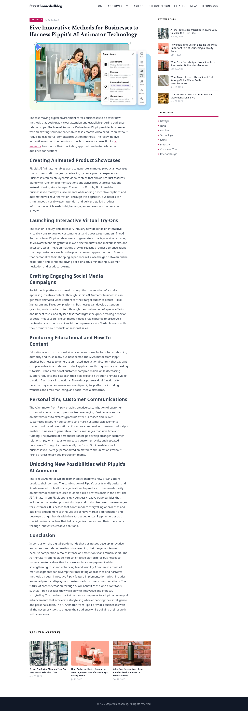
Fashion (138, 6)
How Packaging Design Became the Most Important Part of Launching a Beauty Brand (89, 672)
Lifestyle (180, 6)
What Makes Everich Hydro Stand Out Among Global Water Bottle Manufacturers (192, 80)
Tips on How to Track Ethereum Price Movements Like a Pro (191, 96)
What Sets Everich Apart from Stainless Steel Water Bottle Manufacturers (128, 672)
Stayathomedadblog (46, 6)
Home (100, 6)
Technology (210, 6)
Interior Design (159, 6)
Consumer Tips (118, 6)
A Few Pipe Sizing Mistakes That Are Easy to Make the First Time (48, 671)
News (194, 6)
